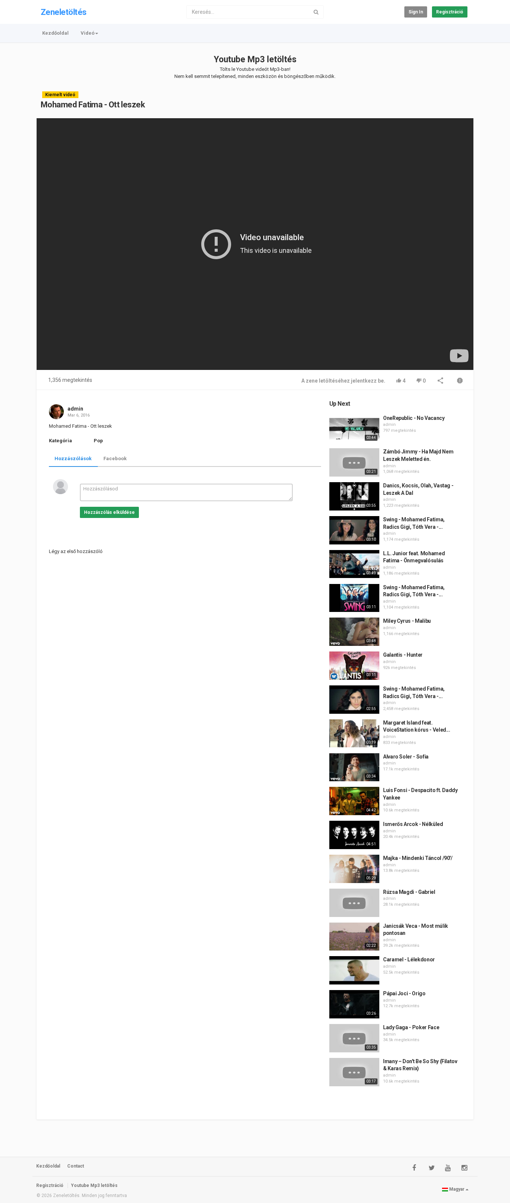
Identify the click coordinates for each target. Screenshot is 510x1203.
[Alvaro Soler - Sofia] (354, 767)
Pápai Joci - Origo (404, 993)
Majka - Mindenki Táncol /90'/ (418, 858)
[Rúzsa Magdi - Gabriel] (354, 903)
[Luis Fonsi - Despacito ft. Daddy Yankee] (354, 801)
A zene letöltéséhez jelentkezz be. (343, 381)
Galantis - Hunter (403, 655)
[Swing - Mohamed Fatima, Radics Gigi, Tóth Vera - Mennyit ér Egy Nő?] (354, 530)
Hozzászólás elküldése (109, 512)
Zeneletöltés (63, 12)
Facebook (115, 458)
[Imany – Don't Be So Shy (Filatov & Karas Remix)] (354, 1072)
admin (75, 409)
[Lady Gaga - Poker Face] (354, 1038)
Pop (98, 440)
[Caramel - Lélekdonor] (354, 970)
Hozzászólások (73, 458)
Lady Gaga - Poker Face (411, 1027)
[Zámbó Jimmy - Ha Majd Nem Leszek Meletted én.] (354, 462)
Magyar (457, 1189)
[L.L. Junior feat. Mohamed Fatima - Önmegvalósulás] (354, 564)
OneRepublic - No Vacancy (414, 418)
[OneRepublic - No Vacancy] (354, 429)
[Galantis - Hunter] (354, 665)
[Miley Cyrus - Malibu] (354, 632)
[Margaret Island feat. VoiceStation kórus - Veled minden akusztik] (354, 733)
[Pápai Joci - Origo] (354, 1004)
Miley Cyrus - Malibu (407, 621)
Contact (75, 1166)
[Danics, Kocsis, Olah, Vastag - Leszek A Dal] (354, 496)
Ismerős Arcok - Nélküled (413, 824)
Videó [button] (87, 33)
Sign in (415, 12)
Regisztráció (449, 12)
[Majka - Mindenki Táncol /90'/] (354, 869)
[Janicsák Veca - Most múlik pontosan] (354, 937)
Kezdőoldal (55, 33)
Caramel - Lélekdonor (409, 959)
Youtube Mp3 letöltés (255, 59)
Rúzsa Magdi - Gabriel (409, 892)
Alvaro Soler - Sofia (406, 757)
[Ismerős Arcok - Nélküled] (354, 835)
